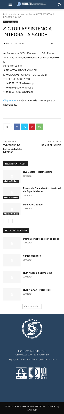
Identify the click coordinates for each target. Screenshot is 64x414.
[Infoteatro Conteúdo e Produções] (12, 243)
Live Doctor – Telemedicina (37, 172)
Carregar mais (31, 306)
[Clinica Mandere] (12, 260)
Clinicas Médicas (25, 14)
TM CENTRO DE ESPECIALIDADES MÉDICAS (12, 149)
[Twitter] (24, 127)
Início (5, 14)
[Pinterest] (32, 127)
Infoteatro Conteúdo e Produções (41, 239)
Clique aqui (9, 100)
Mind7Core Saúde (33, 204)
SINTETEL (8, 43)
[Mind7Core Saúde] (12, 209)
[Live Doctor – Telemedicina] (12, 176)
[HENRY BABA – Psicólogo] (12, 294)
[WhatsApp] (39, 127)
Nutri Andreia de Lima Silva (37, 273)
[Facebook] (17, 127)
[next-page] (11, 221)
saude (13, 14)
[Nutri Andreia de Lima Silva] (12, 277)
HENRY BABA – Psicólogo (37, 290)
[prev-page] (5, 221)
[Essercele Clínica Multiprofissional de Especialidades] (12, 193)
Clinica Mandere (32, 255)
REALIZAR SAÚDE (51, 145)
